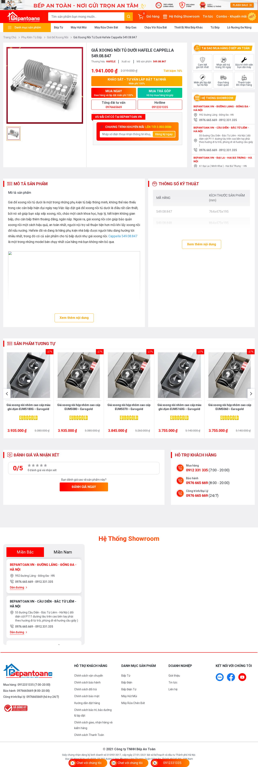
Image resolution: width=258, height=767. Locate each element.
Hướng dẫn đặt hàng (87, 703)
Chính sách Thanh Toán (89, 735)
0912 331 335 (197, 470)
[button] (6, 394)
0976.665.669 (208, 120)
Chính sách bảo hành (87, 682)
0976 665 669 (197, 483)
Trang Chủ (10, 37)
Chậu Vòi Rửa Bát (155, 27)
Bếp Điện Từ (128, 689)
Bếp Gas (131, 27)
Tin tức (208, 16)
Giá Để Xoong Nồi (58, 37)
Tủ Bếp (215, 27)
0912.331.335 (228, 120)
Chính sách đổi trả (85, 689)
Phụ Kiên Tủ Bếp (32, 37)
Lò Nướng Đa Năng (239, 27)
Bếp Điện (126, 682)
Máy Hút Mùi (79, 27)
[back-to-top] (250, 742)
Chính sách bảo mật (86, 696)
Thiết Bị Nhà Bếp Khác (188, 27)
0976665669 (25, 690)
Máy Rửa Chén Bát (106, 27)
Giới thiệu (174, 675)
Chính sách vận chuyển (88, 675)
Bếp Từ (58, 27)
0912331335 (26, 684)
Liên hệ (173, 689)
